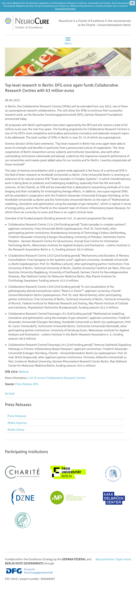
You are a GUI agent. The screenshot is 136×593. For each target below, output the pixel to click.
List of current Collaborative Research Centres (57, 378)
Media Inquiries (17, 423)
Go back (10, 393)
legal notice (123, 559)
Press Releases (16, 416)
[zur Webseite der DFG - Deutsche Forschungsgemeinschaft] (29, 575)
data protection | (106, 559)
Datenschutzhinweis (65, 8)
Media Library (15, 429)
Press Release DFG (26, 384)
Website (24, 372)
